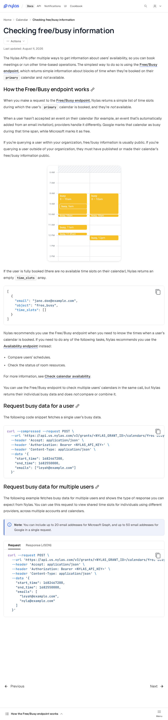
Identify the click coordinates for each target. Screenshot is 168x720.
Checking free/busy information (54, 19)
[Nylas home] (11, 6)
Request (14, 545)
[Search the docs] (145, 6)
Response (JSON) (38, 545)
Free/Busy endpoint (73, 100)
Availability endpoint (21, 346)
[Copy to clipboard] (158, 292)
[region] (84, 452)
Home (7, 19)
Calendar (22, 19)
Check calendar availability (67, 376)
